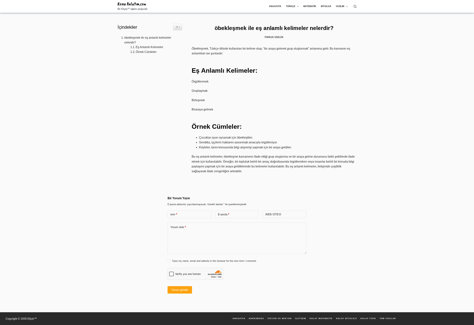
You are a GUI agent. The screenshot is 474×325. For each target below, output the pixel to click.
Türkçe (290, 6)
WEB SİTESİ (273, 214)
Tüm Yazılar (388, 318)
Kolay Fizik (368, 318)
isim (173, 214)
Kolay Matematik (321, 318)
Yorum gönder (179, 289)
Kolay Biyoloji (346, 318)
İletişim (300, 318)
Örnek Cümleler (146, 51)
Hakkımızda (256, 318)
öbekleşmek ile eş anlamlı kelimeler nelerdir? (147, 40)
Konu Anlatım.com (132, 4)
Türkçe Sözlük (273, 37)
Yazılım (340, 6)
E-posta (223, 214)
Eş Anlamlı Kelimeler (149, 47)
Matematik (309, 6)
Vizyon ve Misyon (280, 318)
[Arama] (355, 6)
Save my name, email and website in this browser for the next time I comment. (214, 261)
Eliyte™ (32, 318)
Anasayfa (275, 6)
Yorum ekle (178, 227)
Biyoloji (326, 6)
